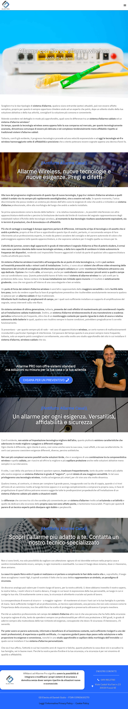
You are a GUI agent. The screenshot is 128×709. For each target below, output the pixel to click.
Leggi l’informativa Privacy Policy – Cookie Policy (64, 703)
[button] (125, 5)
